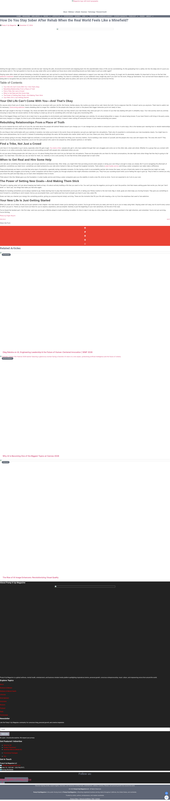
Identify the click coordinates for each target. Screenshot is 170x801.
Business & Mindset (6, 688)
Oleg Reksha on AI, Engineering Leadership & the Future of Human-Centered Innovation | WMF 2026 (47, 352)
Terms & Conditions (85, 798)
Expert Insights (120, 16)
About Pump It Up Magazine (12, 582)
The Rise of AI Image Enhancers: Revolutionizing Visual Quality (31, 577)
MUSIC (46, 16)
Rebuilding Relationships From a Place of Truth (19, 89)
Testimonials (4, 715)
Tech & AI (93, 16)
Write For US (7, 745)
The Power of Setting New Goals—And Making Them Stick (23, 95)
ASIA (83, 16)
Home (19, 16)
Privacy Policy (74, 798)
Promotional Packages (11, 753)
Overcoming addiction (17, 107)
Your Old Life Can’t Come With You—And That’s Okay (21, 87)
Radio (142, 16)
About (148, 16)
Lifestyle (56, 16)
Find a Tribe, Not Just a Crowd (14, 91)
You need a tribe (55, 148)
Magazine (26, 16)
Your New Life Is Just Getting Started (16, 97)
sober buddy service (112, 166)
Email (1, 726)
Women (77, 16)
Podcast (132, 16)
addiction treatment (6, 76)
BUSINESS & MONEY (105, 16)
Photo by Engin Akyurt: (8, 215)
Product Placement (10, 747)
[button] (85, 228)
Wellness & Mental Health (8, 691)
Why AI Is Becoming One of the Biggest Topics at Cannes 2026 (31, 456)
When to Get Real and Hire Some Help (16, 93)
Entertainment (4, 698)
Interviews (68, 16)
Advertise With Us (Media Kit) (13, 749)
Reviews (2, 705)
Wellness (36, 16)
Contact (97, 798)
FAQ (5, 756)
